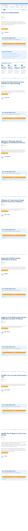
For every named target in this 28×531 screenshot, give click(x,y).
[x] (18, 5)
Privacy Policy (4, 120)
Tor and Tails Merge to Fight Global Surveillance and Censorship (23, 67)
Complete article (3, 26)
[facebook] (16, 5)
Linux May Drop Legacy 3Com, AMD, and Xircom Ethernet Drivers (10, 56)
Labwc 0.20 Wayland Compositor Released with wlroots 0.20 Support (11, 54)
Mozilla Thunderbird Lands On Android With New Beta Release (17, 67)
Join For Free (14, 43)
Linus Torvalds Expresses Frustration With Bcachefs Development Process (10, 67)
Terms (25, 45)
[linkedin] (17, 5)
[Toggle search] (26, 5)
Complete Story (4, 94)
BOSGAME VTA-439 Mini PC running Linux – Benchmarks (9, 53)
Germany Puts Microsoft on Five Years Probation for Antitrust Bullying (3, 67)
